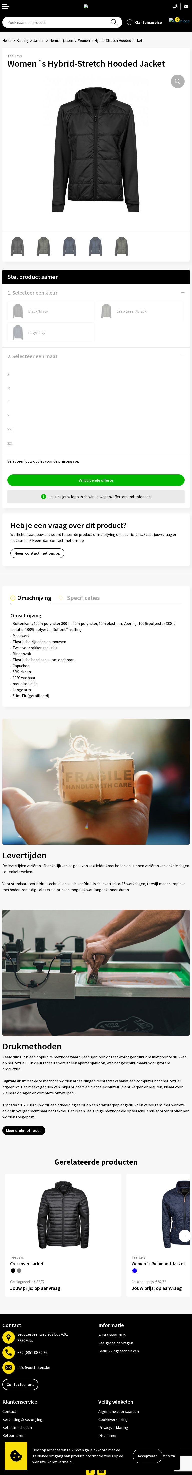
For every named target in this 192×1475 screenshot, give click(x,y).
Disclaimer (107, 1435)
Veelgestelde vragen (115, 1342)
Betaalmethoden (17, 1427)
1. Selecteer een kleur (33, 292)
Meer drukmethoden (24, 1130)
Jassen (39, 40)
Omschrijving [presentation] (35, 598)
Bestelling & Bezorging (22, 1419)
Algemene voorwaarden (118, 1411)
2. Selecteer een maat (33, 356)
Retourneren (13, 1435)
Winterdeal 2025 (112, 1334)
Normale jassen (61, 40)
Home (7, 40)
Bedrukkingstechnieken (118, 1350)
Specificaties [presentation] (83, 598)
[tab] (31, 599)
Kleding (22, 40)
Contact (9, 1411)
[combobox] (62, 22)
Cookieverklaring (113, 1419)
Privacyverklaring (113, 1427)
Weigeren (169, 1456)
